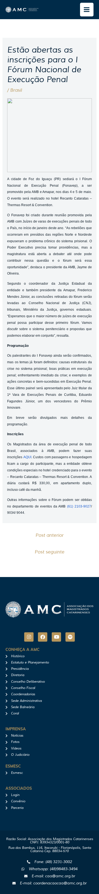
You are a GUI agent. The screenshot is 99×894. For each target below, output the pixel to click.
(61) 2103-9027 (79, 506)
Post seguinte (49, 552)
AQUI (27, 457)
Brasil (16, 90)
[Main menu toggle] (87, 9)
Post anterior (49, 535)
